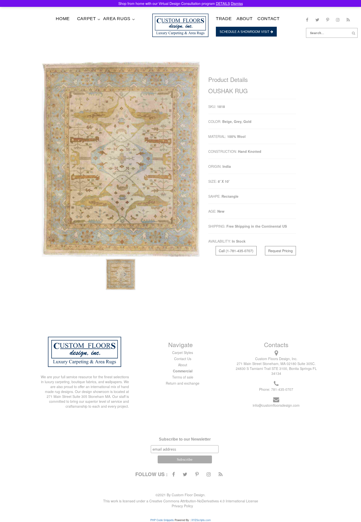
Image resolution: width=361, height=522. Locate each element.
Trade (224, 18)
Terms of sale (182, 377)
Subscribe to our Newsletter (185, 439)
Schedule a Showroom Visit (245, 32)
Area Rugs (116, 18)
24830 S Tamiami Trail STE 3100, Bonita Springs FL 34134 (276, 371)
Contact (268, 18)
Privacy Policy (182, 505)
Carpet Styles (182, 352)
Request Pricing (280, 250)
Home (62, 18)
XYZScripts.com (201, 520)
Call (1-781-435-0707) (236, 250)
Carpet (86, 18)
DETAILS (223, 3)
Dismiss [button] (237, 3)
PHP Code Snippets (162, 520)
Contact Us (182, 358)
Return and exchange (182, 383)
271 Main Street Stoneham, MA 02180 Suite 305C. (276, 363)
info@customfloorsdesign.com (276, 405)
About (244, 18)
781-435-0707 (282, 389)
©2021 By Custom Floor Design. (180, 494)
